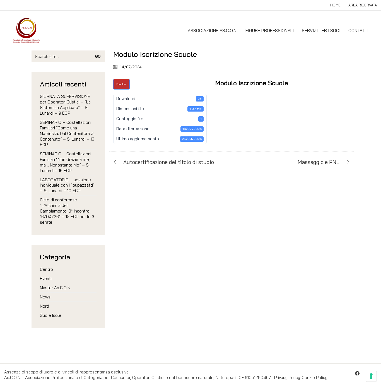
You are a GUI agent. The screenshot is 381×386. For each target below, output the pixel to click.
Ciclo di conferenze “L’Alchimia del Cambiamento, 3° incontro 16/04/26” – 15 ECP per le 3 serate (67, 211)
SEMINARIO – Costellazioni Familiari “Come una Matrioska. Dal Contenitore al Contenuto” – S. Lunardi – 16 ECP (67, 133)
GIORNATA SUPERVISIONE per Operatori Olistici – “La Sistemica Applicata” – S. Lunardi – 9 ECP (65, 105)
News (45, 297)
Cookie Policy (314, 377)
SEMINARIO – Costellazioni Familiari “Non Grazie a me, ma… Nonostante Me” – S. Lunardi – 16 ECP (65, 162)
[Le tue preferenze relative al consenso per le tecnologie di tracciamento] (371, 376)
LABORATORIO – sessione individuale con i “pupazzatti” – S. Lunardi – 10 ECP (67, 185)
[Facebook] (357, 373)
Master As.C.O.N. (55, 287)
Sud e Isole (50, 315)
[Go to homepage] (26, 31)
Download (121, 84)
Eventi (46, 278)
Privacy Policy (287, 377)
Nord (44, 306)
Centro (46, 269)
